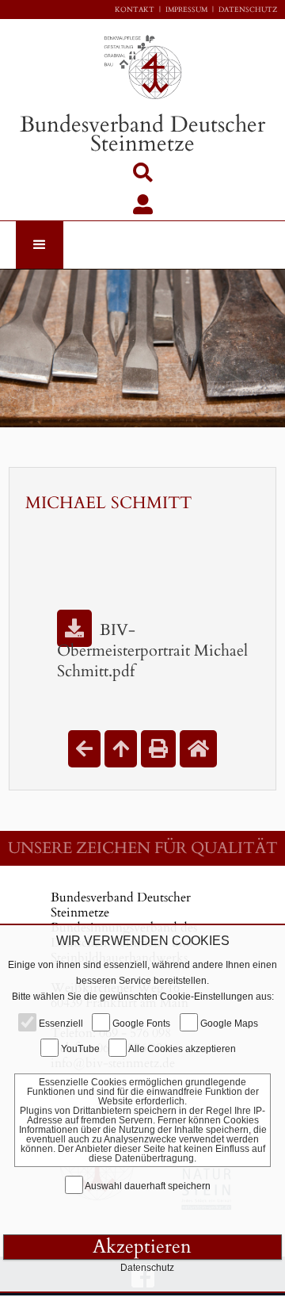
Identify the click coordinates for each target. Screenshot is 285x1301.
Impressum (186, 9)
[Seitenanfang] (120, 748)
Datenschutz (247, 9)
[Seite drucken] (158, 748)
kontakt (134, 9)
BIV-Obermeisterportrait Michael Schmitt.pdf (152, 650)
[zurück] (84, 748)
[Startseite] (198, 748)
